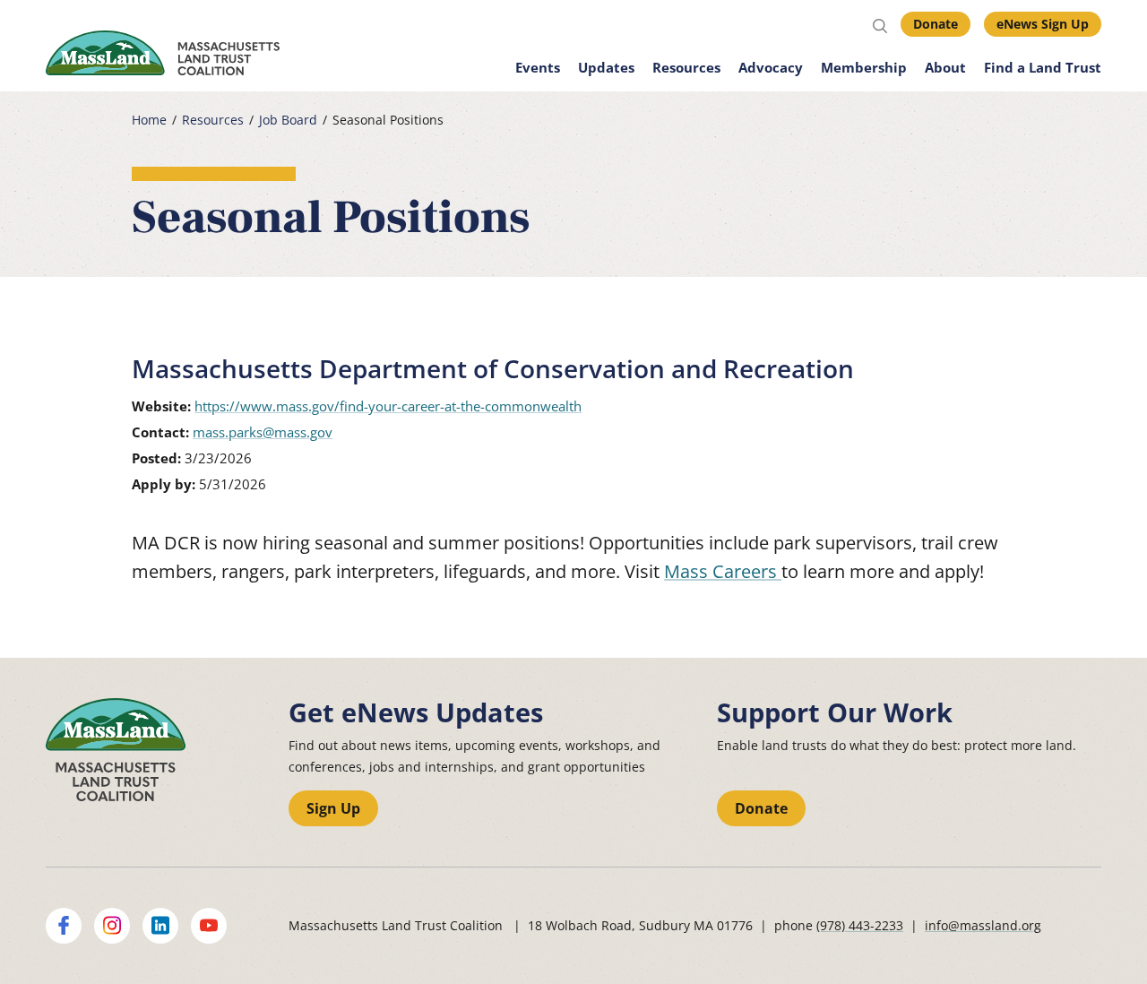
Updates (606, 67)
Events (537, 67)
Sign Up (333, 808)
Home (149, 120)
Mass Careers (722, 571)
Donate (935, 23)
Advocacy (770, 67)
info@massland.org (983, 925)
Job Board (288, 120)
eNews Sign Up (1042, 23)
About (945, 67)
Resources (686, 67)
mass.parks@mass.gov (262, 432)
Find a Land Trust (1042, 67)
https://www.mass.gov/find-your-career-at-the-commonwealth (388, 406)
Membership (864, 67)
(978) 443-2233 (859, 925)
